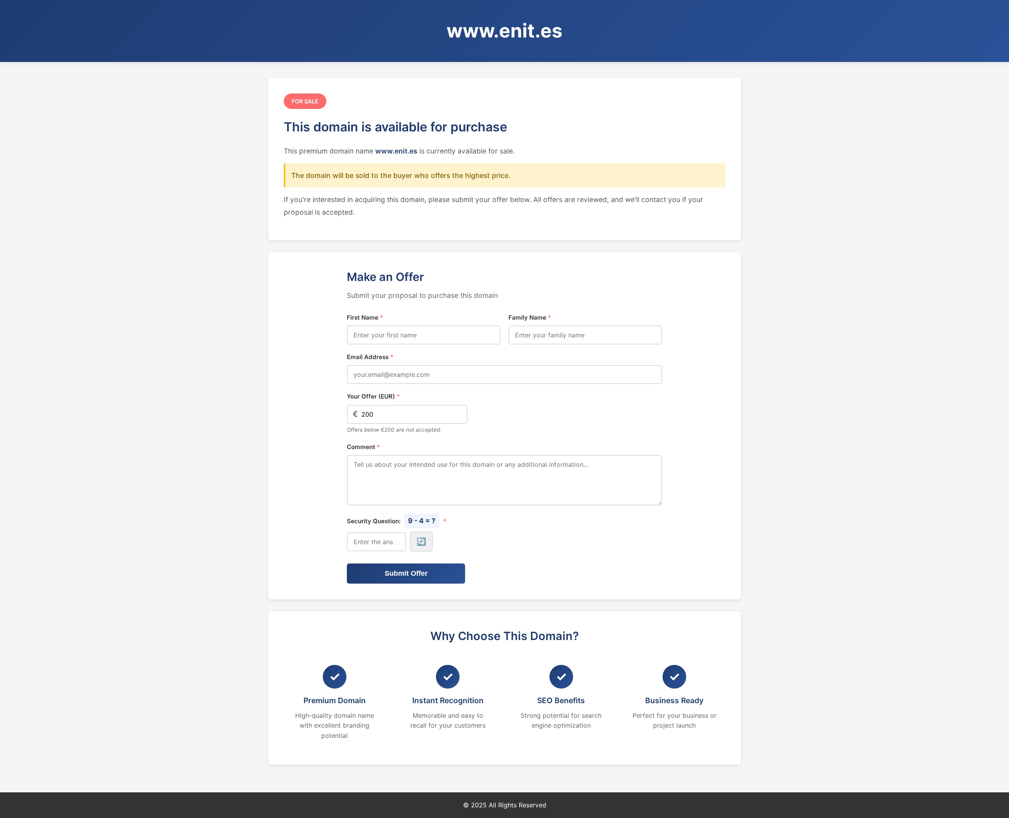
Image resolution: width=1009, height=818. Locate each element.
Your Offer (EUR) (373, 396)
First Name (365, 317)
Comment (363, 447)
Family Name (529, 317)
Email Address (370, 357)
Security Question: (396, 521)
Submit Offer (406, 573)
